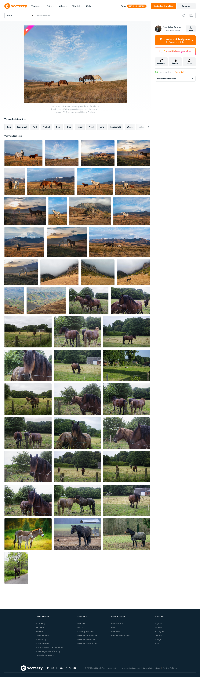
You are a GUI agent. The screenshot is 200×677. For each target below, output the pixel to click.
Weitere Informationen (166, 78)
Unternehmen (42, 635)
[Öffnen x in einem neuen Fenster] (70, 668)
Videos (62, 6)
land (102, 127)
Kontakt (114, 627)
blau (9, 127)
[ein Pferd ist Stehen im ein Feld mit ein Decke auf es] (126, 534)
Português (159, 631)
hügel (79, 127)
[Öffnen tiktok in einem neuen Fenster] (66, 668)
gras (69, 127)
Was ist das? (179, 72)
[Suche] (184, 15)
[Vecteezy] (15, 6)
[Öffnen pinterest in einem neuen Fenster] (61, 668)
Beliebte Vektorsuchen (87, 635)
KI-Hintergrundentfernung (48, 651)
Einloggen (186, 6)
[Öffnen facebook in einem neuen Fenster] (48, 668)
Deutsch (158, 635)
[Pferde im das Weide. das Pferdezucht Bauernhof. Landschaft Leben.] (126, 365)
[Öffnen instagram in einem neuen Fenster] (53, 668)
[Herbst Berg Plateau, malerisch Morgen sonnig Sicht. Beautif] (133, 272)
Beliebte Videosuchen (87, 643)
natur (141, 127)
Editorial (76, 6)
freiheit (46, 127)
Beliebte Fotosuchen (86, 639)
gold (58, 127)
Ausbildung (41, 639)
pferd (91, 127)
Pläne (123, 6)
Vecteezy (40, 627)
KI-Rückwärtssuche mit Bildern (50, 647)
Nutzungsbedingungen (130, 668)
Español (158, 627)
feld (35, 127)
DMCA (80, 627)
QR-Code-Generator (45, 655)
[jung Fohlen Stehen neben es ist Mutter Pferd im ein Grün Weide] (28, 534)
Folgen (190, 30)
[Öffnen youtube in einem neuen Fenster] (75, 668)
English (158, 623)
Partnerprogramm (85, 631)
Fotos (49, 6)
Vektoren (35, 6)
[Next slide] (146, 127)
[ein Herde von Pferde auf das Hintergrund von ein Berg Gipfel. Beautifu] (98, 272)
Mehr (88, 6)
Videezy (39, 631)
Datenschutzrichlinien (151, 668)
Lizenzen (81, 623)
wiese (130, 127)
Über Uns (115, 631)
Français (158, 639)
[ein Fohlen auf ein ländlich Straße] (16, 568)
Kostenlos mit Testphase (175, 40)
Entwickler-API (42, 643)
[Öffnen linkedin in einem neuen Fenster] (57, 668)
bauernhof (22, 127)
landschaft (115, 127)
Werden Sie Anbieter (120, 635)
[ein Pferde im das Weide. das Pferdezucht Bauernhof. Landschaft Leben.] (88, 300)
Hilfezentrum (117, 623)
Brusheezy (40, 623)
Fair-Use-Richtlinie (170, 668)
